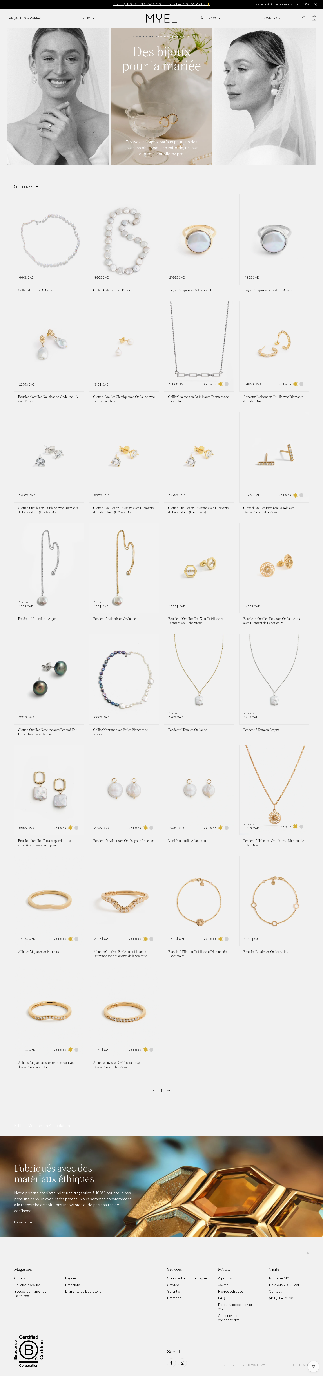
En (294, 18)
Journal (223, 1285)
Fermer (315, 4)
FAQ (221, 1298)
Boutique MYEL (281, 1278)
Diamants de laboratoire (83, 1291)
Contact (275, 1291)
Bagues (71, 1278)
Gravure (173, 1285)
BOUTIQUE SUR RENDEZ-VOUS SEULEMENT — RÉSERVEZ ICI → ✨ (161, 4)
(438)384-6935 (281, 1298)
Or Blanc (226, 384)
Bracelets (72, 1285)
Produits (150, 36)
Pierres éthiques (230, 1291)
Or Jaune (220, 384)
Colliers (19, 1278)
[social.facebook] (171, 1362)
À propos (225, 1278)
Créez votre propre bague (187, 1278)
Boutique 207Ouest (284, 1285)
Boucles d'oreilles (27, 1285)
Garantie (173, 1291)
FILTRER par (24, 186)
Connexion (271, 18)
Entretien (174, 1298)
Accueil (137, 36)
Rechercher (304, 18)
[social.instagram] (182, 1362)
